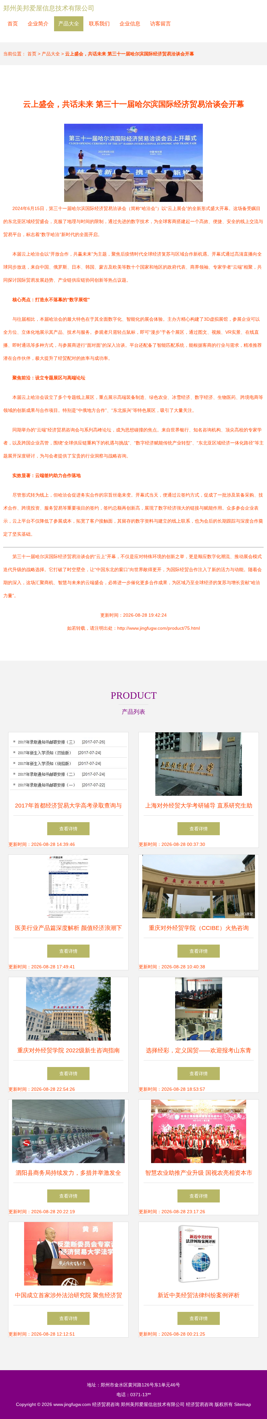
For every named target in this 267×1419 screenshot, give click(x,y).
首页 (12, 23)
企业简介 (38, 23)
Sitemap (242, 1404)
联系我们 (99, 23)
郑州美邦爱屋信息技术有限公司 (48, 8)
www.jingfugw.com (72, 1404)
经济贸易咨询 (105, 1404)
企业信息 (129, 23)
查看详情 (68, 828)
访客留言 (160, 23)
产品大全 (68, 23)
